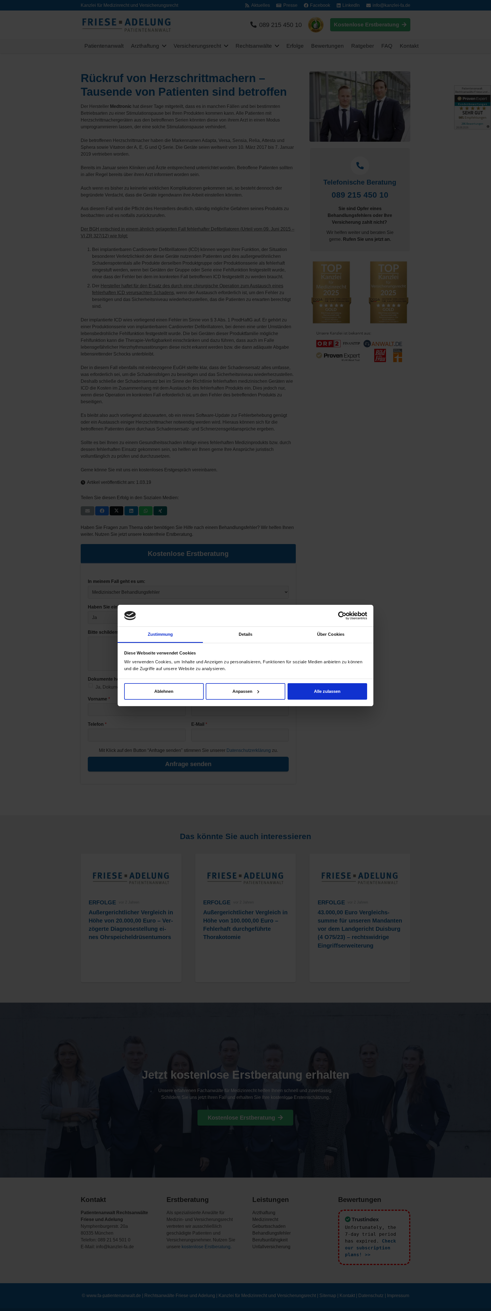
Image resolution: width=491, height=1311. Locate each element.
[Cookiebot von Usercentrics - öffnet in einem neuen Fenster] (342, 615)
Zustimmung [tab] (160, 634)
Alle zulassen (327, 691)
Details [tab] (246, 634)
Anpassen (242, 691)
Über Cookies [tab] (330, 634)
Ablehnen (163, 691)
